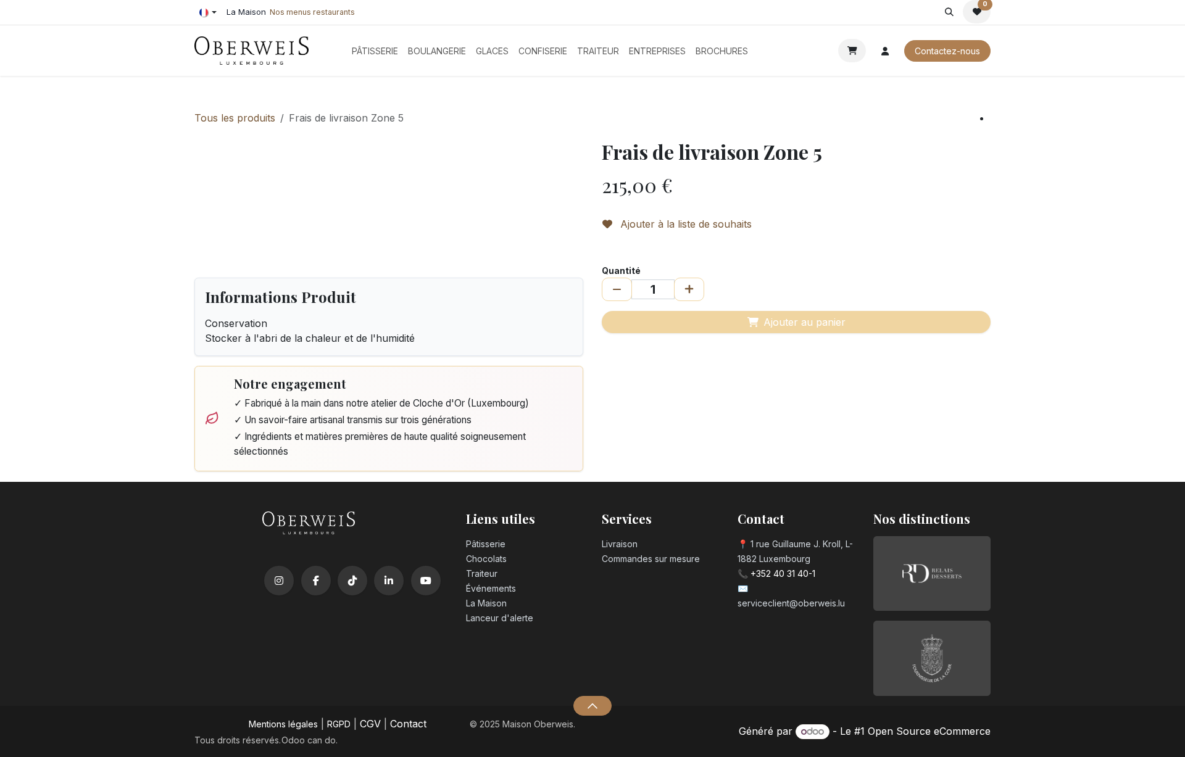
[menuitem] (375, 50)
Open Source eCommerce (929, 731)
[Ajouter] (689, 289)
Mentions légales (283, 724)
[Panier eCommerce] (852, 50)
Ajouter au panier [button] (804, 322)
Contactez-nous (947, 51)
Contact (408, 724)
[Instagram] (279, 580)
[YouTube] (426, 580)
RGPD (339, 724)
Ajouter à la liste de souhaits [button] (684, 224)
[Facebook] (316, 580)
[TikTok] (352, 580)
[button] (949, 11)
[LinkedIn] (389, 580)
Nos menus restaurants (312, 12)
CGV (370, 724)
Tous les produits (234, 118)
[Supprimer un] (617, 289)
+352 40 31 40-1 (782, 573)
